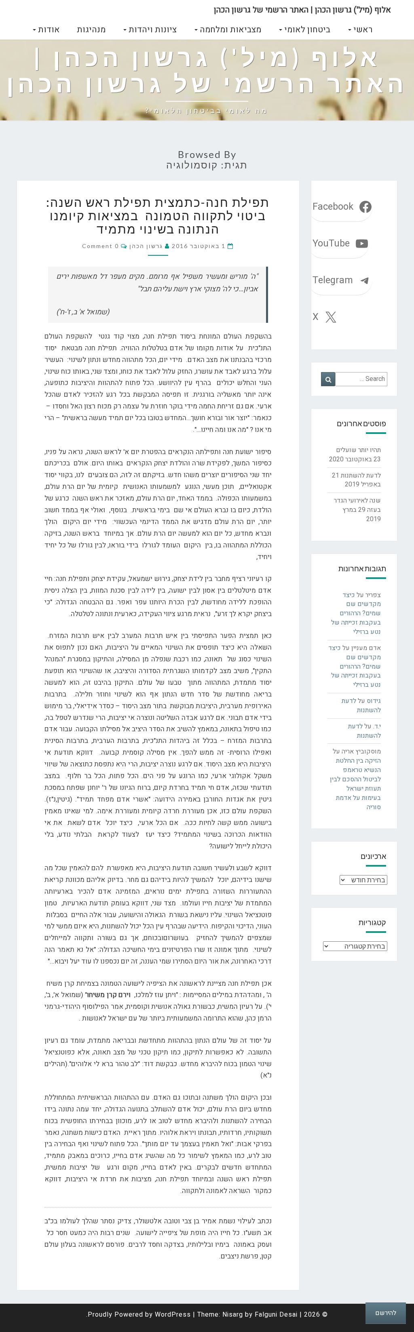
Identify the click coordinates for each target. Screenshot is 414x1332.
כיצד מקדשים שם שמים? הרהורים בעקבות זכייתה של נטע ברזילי (356, 613)
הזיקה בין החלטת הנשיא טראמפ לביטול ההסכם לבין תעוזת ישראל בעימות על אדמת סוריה (355, 784)
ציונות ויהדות (152, 29)
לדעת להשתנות (361, 475)
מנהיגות (91, 29)
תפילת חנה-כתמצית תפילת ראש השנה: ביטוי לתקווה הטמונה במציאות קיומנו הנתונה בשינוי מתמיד (158, 215)
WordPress (173, 1314)
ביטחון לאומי (306, 29)
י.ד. (377, 726)
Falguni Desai (276, 1314)
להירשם (385, 1313)
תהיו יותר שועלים (358, 450)
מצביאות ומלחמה (229, 29)
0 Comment (100, 245)
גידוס (374, 701)
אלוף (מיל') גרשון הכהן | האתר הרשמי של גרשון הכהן (302, 10)
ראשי (361, 29)
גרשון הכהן (146, 245)
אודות (48, 29)
